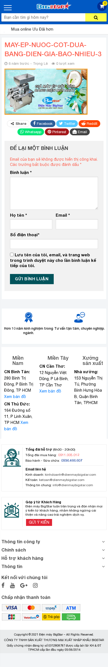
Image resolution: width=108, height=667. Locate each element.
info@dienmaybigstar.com (73, 485)
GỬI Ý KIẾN (39, 522)
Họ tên (18, 215)
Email (63, 215)
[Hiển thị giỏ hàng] (102, 9)
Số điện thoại (24, 234)
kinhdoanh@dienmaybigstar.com (70, 475)
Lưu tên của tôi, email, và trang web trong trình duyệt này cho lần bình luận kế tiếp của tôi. (53, 260)
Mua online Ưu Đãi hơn (32, 29)
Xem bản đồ (15, 396)
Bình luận (21, 172)
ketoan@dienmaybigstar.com (61, 480)
